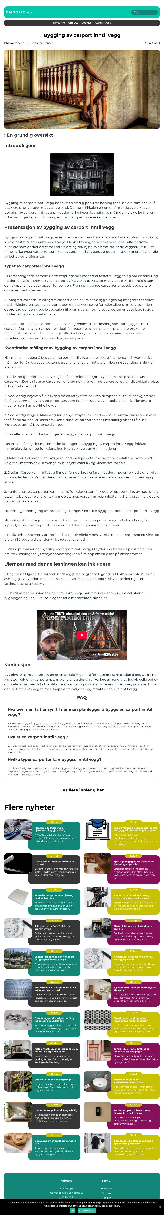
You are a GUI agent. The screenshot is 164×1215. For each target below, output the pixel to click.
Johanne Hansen (42, 43)
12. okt (54, 1135)
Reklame (59, 22)
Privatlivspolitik (86, 1210)
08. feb (54, 981)
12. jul (134, 822)
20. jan (133, 981)
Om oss (73, 22)
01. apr (54, 951)
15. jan (54, 1012)
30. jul (54, 822)
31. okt (133, 1073)
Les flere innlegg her (82, 790)
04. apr (134, 920)
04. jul (54, 855)
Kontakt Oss (103, 22)
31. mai (54, 889)
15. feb (133, 951)
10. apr (133, 889)
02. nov (134, 1043)
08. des (54, 1043)
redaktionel (152, 43)
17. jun (133, 855)
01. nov (54, 1073)
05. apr (54, 920)
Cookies (86, 22)
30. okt (54, 1104)
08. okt (134, 1135)
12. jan (133, 1012)
